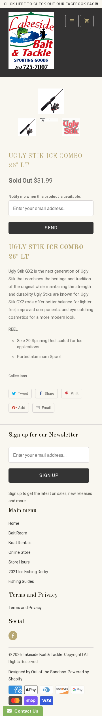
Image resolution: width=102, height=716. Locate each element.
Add (21, 408)
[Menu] (72, 21)
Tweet (23, 393)
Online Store (19, 552)
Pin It (74, 393)
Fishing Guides (21, 581)
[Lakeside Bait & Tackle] (31, 44)
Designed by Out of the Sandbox (37, 672)
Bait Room (17, 533)
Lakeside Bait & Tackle (42, 654)
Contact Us (25, 711)
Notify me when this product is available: (44, 196)
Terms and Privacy (25, 607)
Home (13, 523)
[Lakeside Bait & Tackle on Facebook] (12, 635)
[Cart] (87, 21)
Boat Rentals (19, 542)
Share (49, 393)
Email (46, 408)
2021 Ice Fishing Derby (28, 571)
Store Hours (19, 562)
